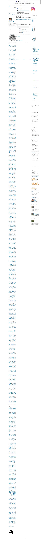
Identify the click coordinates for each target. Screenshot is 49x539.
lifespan (14, 273)
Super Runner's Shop (13, 465)
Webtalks (26, 538)
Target (15, 471)
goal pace (11, 213)
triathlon (15, 495)
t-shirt (13, 469)
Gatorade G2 (10, 207)
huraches (11, 244)
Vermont (9, 504)
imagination (14, 246)
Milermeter (11, 295)
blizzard (12, 86)
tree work (14, 494)
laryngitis (9, 268)
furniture (9, 202)
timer (14, 483)
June (33, 42)
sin (11, 433)
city (14, 116)
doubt (9, 158)
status (14, 452)
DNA (14, 156)
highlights (9, 235)
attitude (12, 70)
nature (13, 312)
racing (14, 377)
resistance (14, 391)
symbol (9, 469)
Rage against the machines (36, 75)
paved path (14, 345)
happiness (14, 226)
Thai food (14, 477)
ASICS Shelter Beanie (11, 68)
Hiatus (9, 234)
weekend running (13, 514)
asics (11, 66)
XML (13, 523)
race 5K (14, 375)
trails (15, 490)
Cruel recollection (35, 64)
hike (11, 235)
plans (14, 353)
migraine (9, 294)
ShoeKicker (10, 430)
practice (12, 362)
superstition (10, 466)
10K (11, 44)
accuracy (14, 51)
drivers (14, 160)
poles (10, 356)
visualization (12, 507)
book (14, 89)
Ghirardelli (12, 209)
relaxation (12, 387)
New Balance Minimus (11, 319)
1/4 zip (9, 44)
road (14, 397)
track (10, 486)
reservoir (9, 391)
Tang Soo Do (10, 470)
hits (14, 237)
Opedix (13, 334)
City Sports (14, 117)
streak (10, 457)
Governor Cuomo (12, 215)
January (34, 48)
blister (9, 86)
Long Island (12, 277)
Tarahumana (10, 471)
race (10, 375)
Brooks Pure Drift (13, 99)
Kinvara (9, 263)
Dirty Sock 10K (13, 150)
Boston (15, 90)
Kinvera (12, 264)
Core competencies (35, 74)
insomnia (14, 250)
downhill (11, 158)
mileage (15, 294)
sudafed (12, 462)
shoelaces (14, 430)
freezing (9, 198)
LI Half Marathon (11, 272)
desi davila (15, 146)
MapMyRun (10, 281)
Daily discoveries (35, 56)
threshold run (12, 481)
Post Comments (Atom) (22, 60)
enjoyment (12, 172)
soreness (15, 443)
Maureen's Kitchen (12, 287)
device (14, 147)
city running (10, 117)
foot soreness (11, 196)
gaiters (9, 203)
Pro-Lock (11, 365)
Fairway (13, 180)
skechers (14, 434)
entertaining (15, 172)
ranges (14, 379)
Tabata (15, 469)
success (9, 462)
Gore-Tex (9, 215)
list (13, 275)
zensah (9, 525)
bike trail (12, 83)
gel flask (10, 208)
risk (11, 397)
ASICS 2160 (10, 67)
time (10, 482)
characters (12, 112)
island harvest (10, 256)
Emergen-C (15, 168)
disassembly (14, 152)
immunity (14, 247)
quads (14, 373)
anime (9, 62)
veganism (10, 503)
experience (10, 178)
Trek (10, 495)
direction (15, 149)
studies (12, 460)
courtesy (14, 136)
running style (13, 413)
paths (14, 343)
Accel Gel (15, 49)
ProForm (15, 367)
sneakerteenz (12, 439)
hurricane (14, 244)
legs (10, 270)
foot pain (12, 195)
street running (13, 457)
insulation (15, 251)
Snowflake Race (10, 440)
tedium (14, 474)
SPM (10, 447)
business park (13, 101)
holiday (9, 239)
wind (15, 518)
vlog (12, 508)
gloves (12, 211)
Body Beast (13, 88)
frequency (15, 198)
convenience (10, 133)
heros (12, 233)
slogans (11, 437)
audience (11, 71)
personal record (10, 349)
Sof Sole (11, 442)
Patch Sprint (12, 343)
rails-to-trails (14, 378)
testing (10, 477)
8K (10, 48)
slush (9, 438)
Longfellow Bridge (11, 278)
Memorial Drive (10, 291)
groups (12, 220)
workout (12, 521)
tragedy (14, 487)
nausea (15, 312)
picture (11, 351)
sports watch (10, 449)
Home (24, 59)
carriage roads (14, 108)
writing (12, 522)
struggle (9, 460)
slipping (9, 437)
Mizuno (13, 299)
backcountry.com (14, 73)
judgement (9, 259)
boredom (9, 90)
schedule (10, 422)
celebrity (9, 110)
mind (15, 295)
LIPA (14, 274)
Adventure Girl (13, 55)
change (9, 112)
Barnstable (12, 77)
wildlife (14, 517)
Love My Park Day (12, 279)
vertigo (11, 504)
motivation (11, 303)
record (12, 382)
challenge (10, 111)
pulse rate (13, 370)
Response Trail (12, 393)
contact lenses (15, 132)
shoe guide (14, 429)
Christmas (10, 115)
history (11, 237)
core (13, 134)
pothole (9, 360)
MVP (13, 309)
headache (12, 228)
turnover (11, 498)
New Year (12, 321)
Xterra (15, 523)
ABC (13, 48)
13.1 (13, 44)
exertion (11, 176)
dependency (10, 146)
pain (10, 341)
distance (15, 154)
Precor (14, 362)
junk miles (9, 260)
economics (9, 164)
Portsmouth (10, 358)
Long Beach (12, 276)
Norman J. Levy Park (14, 325)
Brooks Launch (12, 98)
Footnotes (14, 196)
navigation (10, 313)
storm (13, 455)
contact (12, 132)
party (9, 343)
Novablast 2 (10, 327)
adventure (10, 55)
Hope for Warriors (11, 241)
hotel (9, 242)
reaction (13, 380)
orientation (14, 336)
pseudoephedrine (14, 369)
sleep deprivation (14, 435)
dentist (14, 145)
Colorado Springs (13, 123)
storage (11, 455)
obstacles (12, 331)
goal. (13, 213)
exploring (14, 178)
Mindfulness (11, 296)
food (14, 194)
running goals (11, 409)
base (14, 77)
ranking (9, 380)
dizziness (9, 156)
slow (13, 437)
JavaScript (14, 257)
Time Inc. (13, 482)
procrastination (10, 366)
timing (9, 484)
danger (9, 143)
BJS (13, 84)
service (11, 427)
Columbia (9, 124)
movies (15, 304)
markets (14, 283)
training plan (14, 492)
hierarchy (14, 234)
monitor (14, 301)
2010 (9, 45)
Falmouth (10, 181)
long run (15, 277)
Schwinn (14, 422)
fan (11, 182)
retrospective (14, 395)
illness (9, 246)
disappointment (10, 152)
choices (14, 114)
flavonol (14, 190)
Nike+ (13, 323)
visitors (9, 507)
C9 (13, 102)
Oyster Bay (10, 339)
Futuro (11, 202)
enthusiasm (10, 173)
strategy (15, 456)
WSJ (14, 522)
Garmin (9, 204)
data (12, 143)
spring (15, 449)
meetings (12, 290)
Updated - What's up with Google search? (22, 6)
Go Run (14, 212)
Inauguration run (35, 66)
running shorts (13, 412)
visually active (15, 507)
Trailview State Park (11, 491)
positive (13, 358)
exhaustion (14, 176)
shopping (9, 431)
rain (9, 379)
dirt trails (10, 150)
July (33, 41)
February (34, 47)
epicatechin (9, 174)
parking (10, 342)
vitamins (10, 508)
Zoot (12, 526)
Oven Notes (10, 338)
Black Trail (15, 85)
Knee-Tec (13, 265)
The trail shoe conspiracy (35, 57)
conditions (14, 129)
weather (10, 513)
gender (14, 208)
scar (13, 420)
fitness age (10, 189)
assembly (15, 68)
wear (14, 512)
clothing (9, 119)
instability (12, 251)
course (9, 136)
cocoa (12, 120)
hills (11, 236)
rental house (15, 389)
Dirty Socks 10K (11, 151)
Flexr (11, 191)
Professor (12, 367)
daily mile (12, 142)
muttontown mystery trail (12, 308)
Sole (15, 442)
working (9, 521)
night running (12, 322)
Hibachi (11, 234)
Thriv (14, 481)
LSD (14, 279)
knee (14, 264)
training (10, 492)
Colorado (9, 123)
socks (9, 442)
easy (12, 163)
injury (15, 249)
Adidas (9, 53)
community (14, 125)
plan (13, 352)
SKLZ (9, 435)
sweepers (12, 468)
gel (15, 207)
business (9, 101)
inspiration (10, 251)
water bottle (11, 511)
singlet (13, 433)
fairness (11, 180)
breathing (12, 92)
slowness (15, 437)
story (15, 455)
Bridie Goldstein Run (11, 93)
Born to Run (12, 90)
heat (14, 231)
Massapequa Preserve (12, 286)
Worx (14, 521)
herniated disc (10, 233)
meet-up (9, 290)
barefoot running (12, 75)
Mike (11, 294)
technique (14, 473)
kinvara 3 (13, 263)
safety (9, 418)
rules (11, 401)
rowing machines (13, 400)
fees (13, 185)
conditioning (10, 129)
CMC (15, 119)
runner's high (12, 402)
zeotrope (11, 525)
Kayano (13, 262)
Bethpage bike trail (11, 82)
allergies (9, 58)
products (9, 367)
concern (14, 128)
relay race (14, 387)
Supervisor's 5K (13, 466)
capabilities (9, 106)
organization (10, 336)
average (15, 71)
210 (10, 46)
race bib (9, 376)
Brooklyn (9, 95)
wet (9, 516)
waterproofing (15, 511)
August (34, 40)
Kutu (14, 266)
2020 (33, 22)
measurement (14, 288)
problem (14, 365)
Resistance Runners (11, 392)
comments (14, 124)
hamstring (14, 224)
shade (13, 427)
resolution (14, 392)
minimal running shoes (12, 297)
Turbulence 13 (12, 497)
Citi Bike (13, 116)
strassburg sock (12, 456)
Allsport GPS (12, 58)
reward (11, 396)
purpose (10, 373)
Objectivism (10, 331)
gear (14, 207)
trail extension (10, 488)
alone (11, 59)
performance (11, 347)
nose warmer (14, 326)
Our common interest (35, 60)
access (10, 50)
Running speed (10, 413)
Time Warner (12, 483)
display (9, 154)
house (11, 242)
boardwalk (10, 88)
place (11, 352)
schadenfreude (14, 421)
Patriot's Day (12, 344)
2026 (33, 19)
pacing (14, 340)
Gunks (13, 221)
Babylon (14, 72)
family (12, 181)
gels (12, 208)
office (15, 332)
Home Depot (10, 240)
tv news (14, 498)
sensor (14, 426)
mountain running (12, 304)
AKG (11, 57)
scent (11, 421)
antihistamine (10, 64)
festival (12, 186)
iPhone (11, 255)
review (9, 396)
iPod (13, 255)
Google (21, 16)
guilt (11, 221)
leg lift (9, 270)
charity (14, 112)
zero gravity (14, 525)
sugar (14, 462)
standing (14, 450)
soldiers (13, 442)
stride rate (12, 459)
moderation (10, 301)
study (14, 460)
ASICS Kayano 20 (14, 67)
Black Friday (12, 85)
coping (11, 134)
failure (9, 180)
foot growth (10, 195)
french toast (12, 198)
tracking (14, 486)
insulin (9, 252)
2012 (33, 31)
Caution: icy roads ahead (35, 96)
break (9, 92)
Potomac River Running (13, 360)
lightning (12, 274)
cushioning (10, 141)
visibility (13, 506)
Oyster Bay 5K (13, 339)
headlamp (15, 228)
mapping (12, 281)
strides (14, 459)
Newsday (9, 322)
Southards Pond (11, 444)
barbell (9, 75)
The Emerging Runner (11, 21)
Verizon (14, 503)
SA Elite (12, 417)
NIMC (15, 323)
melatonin (14, 290)
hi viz (14, 233)
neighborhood (10, 316)
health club (13, 229)
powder (9, 361)
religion (14, 388)
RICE (13, 396)
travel (10, 493)
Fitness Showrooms (11, 190)
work (14, 520)
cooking (13, 133)
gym (11, 222)
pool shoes (13, 357)
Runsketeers (10, 416)
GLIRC (9, 211)
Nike (10, 323)
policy (12, 356)
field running (12, 187)
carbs (15, 107)
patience (9, 344)
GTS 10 (14, 220)
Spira (9, 446)
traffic (11, 487)
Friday (10, 199)
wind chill (11, 519)
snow (14, 439)
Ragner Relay (10, 378)
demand (10, 145)
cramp (13, 138)
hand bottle (10, 225)
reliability (9, 388)
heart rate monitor (11, 231)
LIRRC (11, 275)
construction (10, 132)
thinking (9, 481)
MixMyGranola (10, 299)
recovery (10, 383)
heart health (11, 230)
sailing (12, 418)
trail (15, 487)
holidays (14, 239)
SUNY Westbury (13, 464)
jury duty (12, 260)
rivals (13, 397)
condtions (9, 130)
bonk (12, 89)
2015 (33, 28)
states (11, 452)
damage (14, 142)
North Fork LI (10, 326)
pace (9, 340)
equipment (14, 174)
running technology (11, 414)
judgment (12, 259)
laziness (13, 269)
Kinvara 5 (10, 264)
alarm (12, 57)
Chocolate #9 (11, 114)
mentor (11, 292)
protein (11, 369)
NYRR (14, 330)
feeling (11, 185)
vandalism (15, 502)
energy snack (10, 172)
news (14, 321)
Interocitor (14, 253)
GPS (15, 215)
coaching (10, 120)
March (34, 46)
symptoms (11, 469)
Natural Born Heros (10, 312)
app (14, 64)
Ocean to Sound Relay (10, 332)
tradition (9, 487)
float (15, 191)
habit (13, 222)
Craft (11, 138)
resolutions (9, 393)
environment (13, 173)
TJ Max (14, 484)
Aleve (14, 57)
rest (15, 393)
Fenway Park (10, 186)
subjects (9, 461)
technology (10, 474)
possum (15, 358)
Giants (14, 209)
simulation (9, 433)
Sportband (10, 448)
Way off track (34, 61)
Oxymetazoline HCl (13, 338)
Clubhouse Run (12, 119)
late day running (12, 268)
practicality (9, 362)
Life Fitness (15, 272)
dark (11, 143)
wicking (9, 517)
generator (9, 209)
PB (15, 345)
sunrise (10, 464)
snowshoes (15, 440)
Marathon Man (11, 282)
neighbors (15, 316)
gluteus (14, 211)
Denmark (12, 145)
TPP (15, 485)
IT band (12, 256)
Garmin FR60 (10, 206)
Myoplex (14, 310)
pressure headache (10, 364)
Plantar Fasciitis (13, 354)
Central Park (12, 110)
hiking (13, 235)
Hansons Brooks (11, 226)
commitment (10, 125)
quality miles (12, 374)
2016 (33, 27)
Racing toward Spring (35, 71)
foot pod (15, 195)
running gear (14, 408)
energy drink (14, 171)
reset (11, 391)
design (10, 147)
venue (12, 503)
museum (9, 307)
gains (13, 202)
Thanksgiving (10, 478)
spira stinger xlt (12, 446)
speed (15, 444)
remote (12, 389)
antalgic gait (12, 63)
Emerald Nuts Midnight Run (11, 168)
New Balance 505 (13, 318)
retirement (9, 395)
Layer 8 (9, 269)
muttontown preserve (10, 309)
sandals (14, 418)
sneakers (9, 439)
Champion (14, 111)
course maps (12, 136)
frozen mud (15, 200)
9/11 (11, 48)
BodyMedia (10, 89)
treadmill (14, 493)
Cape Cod (12, 106)
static (12, 452)
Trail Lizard (14, 488)
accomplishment (10, 51)
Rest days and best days (35, 88)
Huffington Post (10, 243)
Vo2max (14, 508)
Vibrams (15, 504)
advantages (14, 54)
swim (14, 468)
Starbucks (10, 451)
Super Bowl (10, 465)
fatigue (11, 184)
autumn (13, 71)
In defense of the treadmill (36, 76)
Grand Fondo (15, 216)
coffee (9, 121)
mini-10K (14, 296)
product (14, 366)
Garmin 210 (13, 204)
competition (11, 127)
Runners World (10, 404)
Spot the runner (34, 89)
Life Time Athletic (11, 273)
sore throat (12, 443)
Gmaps (12, 212)
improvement (13, 248)
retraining (12, 395)
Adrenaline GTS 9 (10, 54)
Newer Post (17, 59)
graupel (10, 217)
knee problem (10, 265)
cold (11, 121)
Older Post (30, 59)
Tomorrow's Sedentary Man (36, 58)
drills (12, 160)
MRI (11, 305)
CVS (13, 141)
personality (14, 349)
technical (11, 473)
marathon (15, 281)
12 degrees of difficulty (35, 59)
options (14, 335)
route (11, 399)
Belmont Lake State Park (13, 79)
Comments (33, 15)
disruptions (12, 154)
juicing (14, 259)
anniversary (12, 62)
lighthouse (9, 274)
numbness (12, 327)
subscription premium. (13, 461)
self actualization (12, 424)
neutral (10, 317)
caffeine (12, 103)
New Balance (12, 317)
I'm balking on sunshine (35, 53)
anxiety (12, 64)
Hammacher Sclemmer (11, 224)
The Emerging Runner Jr (13, 479)
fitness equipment (13, 189)
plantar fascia (10, 354)
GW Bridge (10, 222)
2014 (33, 29)
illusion (12, 246)
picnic (9, 351)
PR (14, 361)
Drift (11, 160)
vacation (10, 502)
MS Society (14, 305)
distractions (11, 155)
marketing (12, 283)
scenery (9, 421)
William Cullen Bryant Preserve (11, 518)
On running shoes (10, 334)
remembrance (10, 389)
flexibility (9, 191)
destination (12, 147)
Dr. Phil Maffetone (13, 159)
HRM (14, 242)
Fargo (13, 182)
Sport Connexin (13, 447)
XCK (11, 523)
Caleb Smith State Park (13, 104)
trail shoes (13, 490)
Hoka (14, 238)
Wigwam (12, 517)
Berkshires (13, 80)
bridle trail (14, 93)
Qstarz (12, 373)
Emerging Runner (11, 169)
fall (15, 180)
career (11, 108)
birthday (10, 84)
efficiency (9, 165)
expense (14, 177)
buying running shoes (10, 102)
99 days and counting (35, 85)
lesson (14, 270)
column (12, 124)
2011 (11, 45)
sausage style (10, 420)
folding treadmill (11, 194)
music (12, 307)
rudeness (9, 401)
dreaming (9, 160)
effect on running (13, 164)
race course (12, 376)
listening (15, 275)
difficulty (10, 149)
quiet (14, 374)
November (34, 37)
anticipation (14, 63)
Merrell (14, 292)
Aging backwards (35, 65)
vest (13, 504)
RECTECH (10, 384)
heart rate (15, 230)
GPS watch (11, 216)
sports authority (13, 448)
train (15, 491)
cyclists (10, 142)
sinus (14, 433)
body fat (15, 88)
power (12, 361)
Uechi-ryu (12, 499)
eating (14, 163)
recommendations (10, 382)
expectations (10, 177)
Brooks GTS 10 (11, 97)
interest (9, 253)
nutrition (15, 327)
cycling (15, 141)
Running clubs (11, 407)
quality (9, 374)
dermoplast (12, 146)
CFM (15, 110)
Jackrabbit (15, 256)
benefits (10, 80)
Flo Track (13, 191)
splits (15, 446)
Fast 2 (11, 183)
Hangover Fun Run (14, 225)
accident (14, 50)
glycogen (9, 212)
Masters (9, 287)
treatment (11, 494)
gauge (12, 207)
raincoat (12, 379)
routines (9, 400)
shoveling (14, 431)
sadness (14, 417)
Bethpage (13, 81)
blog (14, 86)
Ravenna (11, 380)
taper (14, 470)
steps (13, 453)
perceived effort (11, 346)
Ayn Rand (12, 72)
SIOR (9, 434)
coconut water (15, 120)
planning (12, 353)
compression (10, 128)
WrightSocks (10, 522)
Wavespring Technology (11, 512)
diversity (14, 155)
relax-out (9, 387)
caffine (14, 103)
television (9, 475)
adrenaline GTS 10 (13, 53)
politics (14, 356)
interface (12, 253)
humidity (13, 243)
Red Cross (15, 384)
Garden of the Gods (13, 203)
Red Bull (13, 384)
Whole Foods (14, 516)
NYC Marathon (11, 329)
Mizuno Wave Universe (14, 300)
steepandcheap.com (10, 453)
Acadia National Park (11, 49)
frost (12, 200)
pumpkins (15, 371)
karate (10, 261)
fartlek (14, 182)
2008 (33, 100)
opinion (11, 335)
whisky (11, 516)
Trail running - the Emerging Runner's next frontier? (36, 93)
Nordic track (10, 325)
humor (9, 244)
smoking (12, 438)
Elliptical (10, 167)
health (10, 229)
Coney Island (12, 130)
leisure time (13, 270)
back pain (11, 73)
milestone (13, 295)
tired (11, 484)
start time (13, 451)
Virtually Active (10, 506)
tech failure (13, 472)
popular (15, 357)
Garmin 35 (10, 205)
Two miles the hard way (35, 95)
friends (12, 199)
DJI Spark (12, 156)
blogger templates (23, 538)
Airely (9, 57)
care (9, 108)
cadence (9, 103)
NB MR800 (12, 314)
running (14, 405)
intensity (14, 252)
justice (14, 260)
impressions (10, 248)
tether (12, 477)
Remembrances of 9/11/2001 (12, 14)
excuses (9, 176)
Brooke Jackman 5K (13, 94)
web (11, 514)
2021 (33, 21)
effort (12, 165)
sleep (11, 435)
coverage (9, 137)
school (12, 422)
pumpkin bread (11, 371)
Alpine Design (14, 59)
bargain (12, 76)
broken (9, 94)
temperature (13, 475)
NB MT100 (15, 314)
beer (9, 79)
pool (10, 357)
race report (15, 376)
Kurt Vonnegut (12, 266)
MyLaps (11, 310)
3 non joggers (13, 46)
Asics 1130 (15, 66)
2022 (33, 20)
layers (11, 269)
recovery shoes (14, 383)
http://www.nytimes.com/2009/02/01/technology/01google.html (23, 19)
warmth (14, 510)
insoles (10, 250)
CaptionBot (13, 107)
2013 (14, 45)
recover (14, 382)
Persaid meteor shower (13, 348)
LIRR (9, 275)
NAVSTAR (13, 313)
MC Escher (11, 288)
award (9, 72)
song (10, 443)
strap (9, 456)
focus (14, 193)
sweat (9, 468)
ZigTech (9, 526)
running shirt (12, 411)
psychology (11, 370)
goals (15, 213)
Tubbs (9, 497)
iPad (9, 255)
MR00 (9, 305)
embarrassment (14, 167)
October (13, 332)
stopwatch (9, 455)
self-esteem (13, 425)
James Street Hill (11, 257)
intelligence (12, 252)
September (34, 39)
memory (13, 291)
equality (12, 174)
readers (15, 380)
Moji (12, 301)
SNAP (14, 438)
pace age (12, 340)
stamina (11, 450)
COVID (12, 137)
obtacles (14, 331)
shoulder (12, 431)
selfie (12, 426)
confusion (15, 130)
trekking (12, 495)
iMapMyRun (10, 247)
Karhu (13, 261)
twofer (9, 499)
